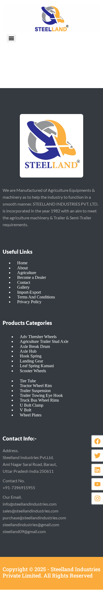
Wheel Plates (30, 415)
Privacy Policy (29, 301)
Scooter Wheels (33, 371)
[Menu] (11, 38)
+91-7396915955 (19, 487)
